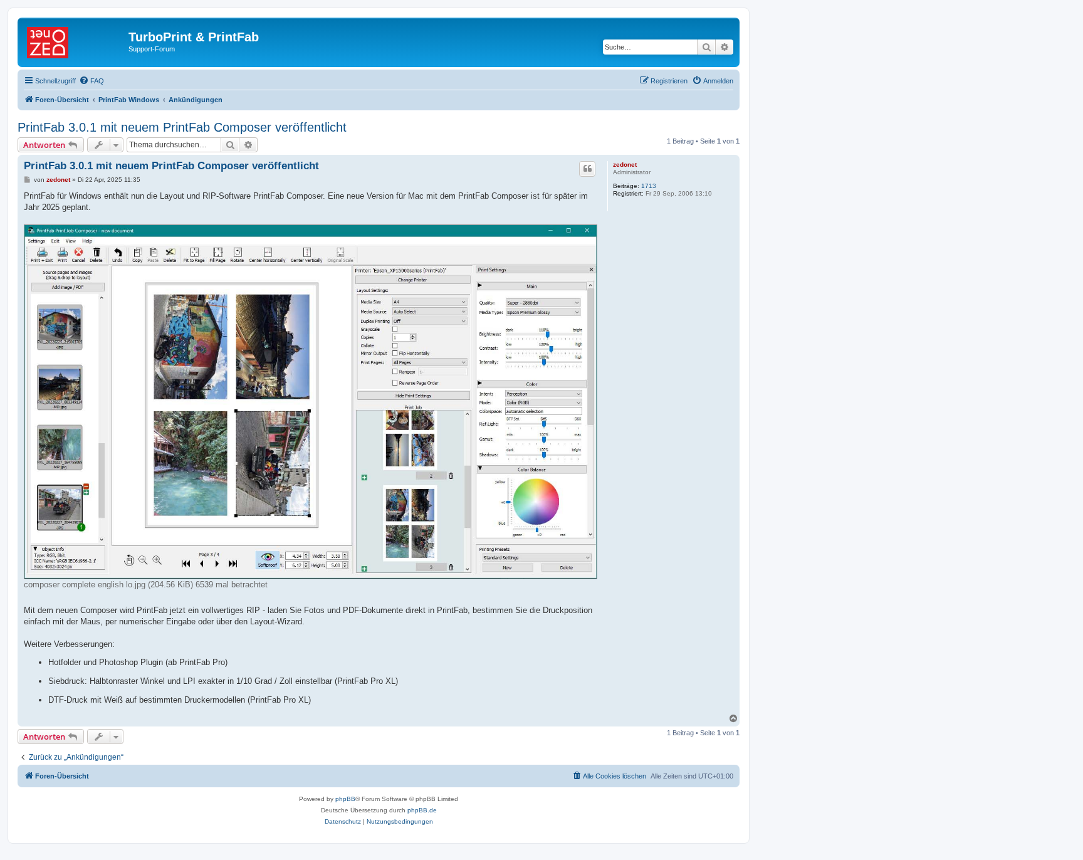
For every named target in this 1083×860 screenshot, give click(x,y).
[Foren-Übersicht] (74, 41)
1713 (648, 185)
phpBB (345, 798)
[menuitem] (91, 80)
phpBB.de (422, 810)
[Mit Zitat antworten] (587, 168)
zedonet (625, 164)
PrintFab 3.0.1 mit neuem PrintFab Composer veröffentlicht (182, 127)
